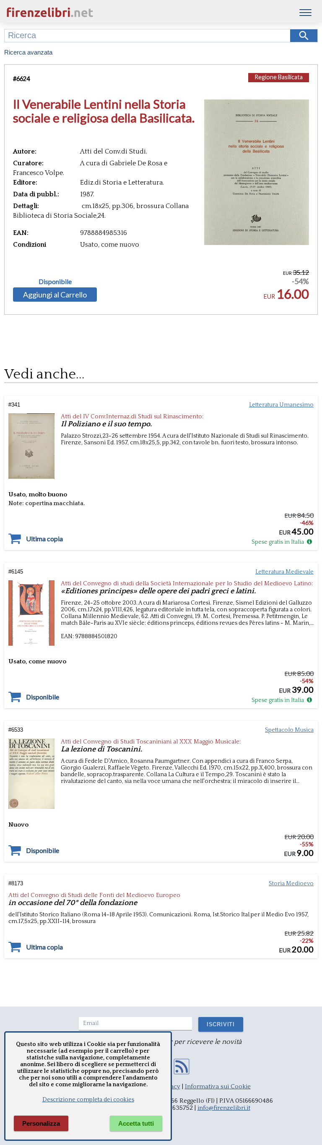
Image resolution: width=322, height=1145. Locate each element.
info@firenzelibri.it (223, 1107)
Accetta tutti (136, 1123)
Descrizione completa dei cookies (88, 1099)
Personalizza (41, 1123)
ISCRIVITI (221, 1024)
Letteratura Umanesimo (281, 405)
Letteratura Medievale (284, 572)
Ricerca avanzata (28, 52)
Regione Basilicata (278, 77)
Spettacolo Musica (289, 730)
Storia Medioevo (291, 883)
